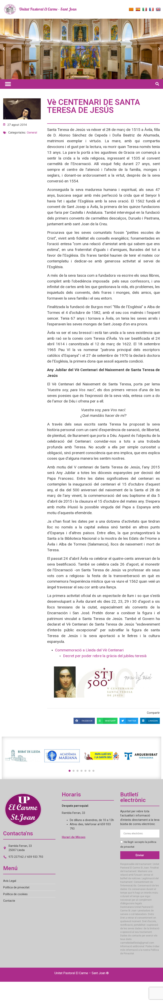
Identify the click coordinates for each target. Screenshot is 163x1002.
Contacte (9, 900)
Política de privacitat (16, 887)
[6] (89, 771)
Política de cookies (15, 894)
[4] (81, 771)
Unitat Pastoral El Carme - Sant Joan (48, 9)
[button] (4, 49)
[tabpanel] (22, 756)
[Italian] (144, 10)
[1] (70, 771)
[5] (85, 771)
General (32, 132)
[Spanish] (138, 10)
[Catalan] (131, 10)
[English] (158, 10)
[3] (78, 771)
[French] (151, 10)
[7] (93, 771)
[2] (74, 771)
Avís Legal (9, 881)
